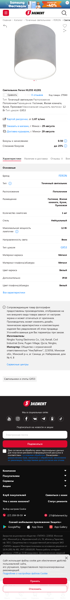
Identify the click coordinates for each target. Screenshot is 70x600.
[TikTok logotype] (61, 419)
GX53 (64, 247)
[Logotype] (35, 13)
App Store (37, 526)
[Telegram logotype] (43, 419)
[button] (34, 81)
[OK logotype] (52, 419)
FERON (63, 175)
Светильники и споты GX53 (19, 378)
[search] (63, 13)
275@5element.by (58, 515)
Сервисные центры (18, 364)
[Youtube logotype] (9, 419)
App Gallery (60, 526)
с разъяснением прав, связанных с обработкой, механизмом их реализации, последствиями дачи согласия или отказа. (37, 457)
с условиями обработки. (33, 455)
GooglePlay (14, 526)
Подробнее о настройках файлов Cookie (25, 573)
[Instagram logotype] (18, 419)
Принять (35, 581)
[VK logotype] (35, 419)
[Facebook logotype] (26, 419)
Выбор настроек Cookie (14, 508)
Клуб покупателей (14, 495)
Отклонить (35, 589)
